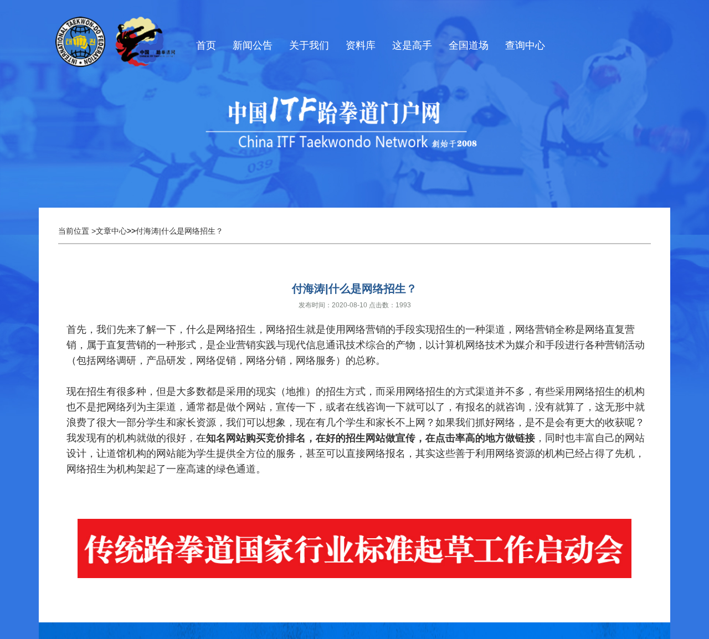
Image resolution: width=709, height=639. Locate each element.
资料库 (361, 45)
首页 (206, 45)
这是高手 (412, 45)
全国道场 (469, 45)
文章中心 (111, 230)
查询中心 (525, 45)
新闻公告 (253, 45)
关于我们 (309, 45)
